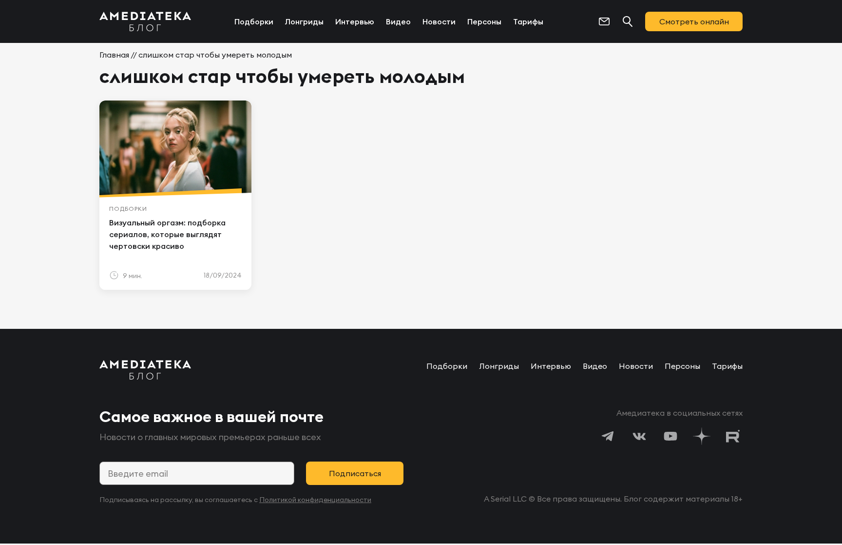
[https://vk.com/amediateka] (639, 436)
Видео (398, 21)
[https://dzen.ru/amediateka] (701, 436)
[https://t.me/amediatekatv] (608, 436)
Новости (439, 21)
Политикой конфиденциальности (315, 499)
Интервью (354, 21)
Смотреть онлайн (694, 21)
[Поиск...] (627, 21)
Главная (114, 55)
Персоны (484, 21)
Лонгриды (304, 21)
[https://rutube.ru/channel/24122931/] (733, 436)
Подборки (253, 21)
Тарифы (528, 21)
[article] (175, 195)
